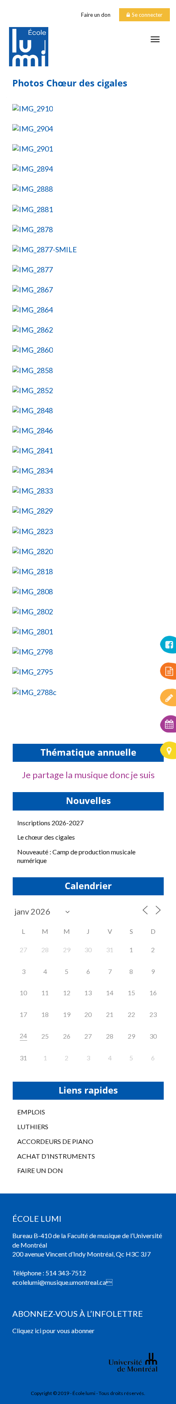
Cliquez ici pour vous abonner (53, 1330)
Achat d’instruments (56, 1156)
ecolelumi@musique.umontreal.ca (59, 1282)
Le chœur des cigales (46, 837)
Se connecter (147, 14)
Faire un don (96, 14)
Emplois (31, 1112)
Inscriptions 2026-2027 (50, 823)
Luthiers (32, 1126)
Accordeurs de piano (55, 1141)
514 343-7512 (65, 1273)
